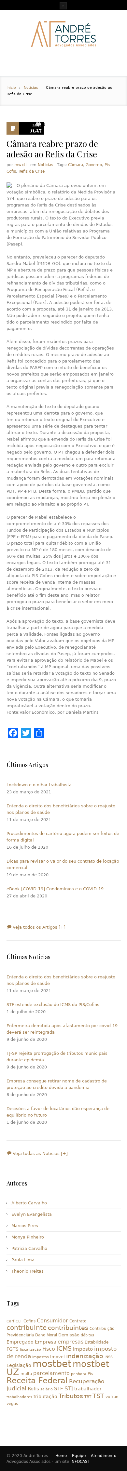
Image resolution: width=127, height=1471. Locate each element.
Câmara (75, 165)
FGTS (13, 1349)
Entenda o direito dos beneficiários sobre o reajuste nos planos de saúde (61, 809)
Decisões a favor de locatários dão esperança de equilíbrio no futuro (58, 1112)
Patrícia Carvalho (29, 1248)
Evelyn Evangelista (31, 1214)
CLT (19, 1321)
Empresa (45, 1342)
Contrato (77, 1321)
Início (11, 88)
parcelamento (51, 1373)
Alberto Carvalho (29, 1202)
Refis (33, 1388)
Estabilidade (96, 1342)
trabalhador (88, 1388)
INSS (109, 1357)
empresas (70, 1342)
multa (26, 1374)
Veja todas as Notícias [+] (39, 1153)
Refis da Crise (32, 171)
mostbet (52, 1363)
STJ (68, 1388)
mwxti (20, 165)
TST (98, 1395)
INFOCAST (80, 1461)
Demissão (68, 1334)
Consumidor (52, 1321)
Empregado (20, 1342)
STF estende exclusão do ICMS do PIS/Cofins (53, 1004)
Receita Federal (37, 1380)
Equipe (79, 1455)
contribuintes (68, 1327)
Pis (90, 1374)
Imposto (83, 1349)
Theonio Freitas (27, 1271)
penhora (78, 1374)
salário (46, 1389)
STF (58, 1389)
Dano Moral (46, 1335)
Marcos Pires (24, 1225)
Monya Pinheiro (27, 1237)
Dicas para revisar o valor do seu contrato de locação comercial (63, 864)
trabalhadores (19, 1397)
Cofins (29, 1321)
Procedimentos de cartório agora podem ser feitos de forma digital (63, 836)
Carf (10, 1321)
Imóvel (57, 1356)
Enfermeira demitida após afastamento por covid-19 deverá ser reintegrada (62, 1029)
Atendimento (103, 1455)
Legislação (19, 1365)
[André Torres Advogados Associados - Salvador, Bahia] (63, 34)
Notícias (31, 88)
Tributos (71, 1395)
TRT (87, 1397)
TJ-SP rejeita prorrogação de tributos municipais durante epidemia (57, 1056)
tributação (45, 1396)
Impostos (40, 1357)
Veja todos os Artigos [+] (38, 927)
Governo (94, 165)
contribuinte (27, 1328)
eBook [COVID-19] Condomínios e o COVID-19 (55, 888)
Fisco (48, 1349)
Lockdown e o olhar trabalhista (39, 784)
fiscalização (30, 1349)
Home (61, 1455)
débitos (87, 1335)
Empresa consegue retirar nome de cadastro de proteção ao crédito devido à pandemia (57, 1084)
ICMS (64, 1348)
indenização (84, 1356)
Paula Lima (23, 1259)
